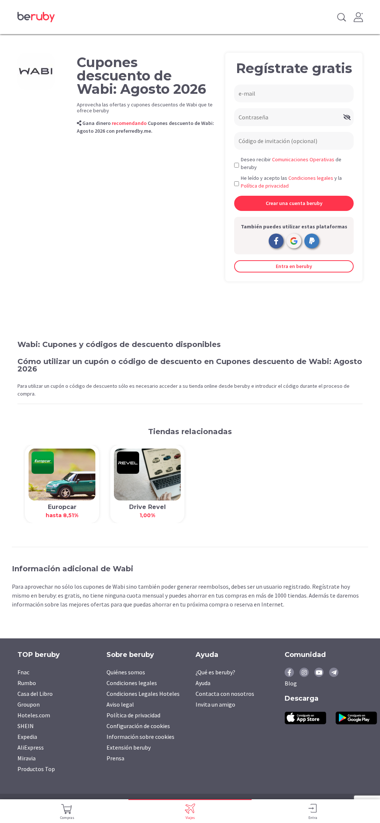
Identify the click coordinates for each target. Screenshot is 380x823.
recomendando (129, 123)
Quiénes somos (126, 672)
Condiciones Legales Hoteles (143, 693)
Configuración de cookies (138, 726)
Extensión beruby (129, 747)
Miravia (26, 758)
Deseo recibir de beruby (291, 163)
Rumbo (26, 683)
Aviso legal (120, 704)
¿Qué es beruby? (215, 672)
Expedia (27, 736)
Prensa (115, 758)
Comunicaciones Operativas (303, 159)
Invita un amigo (215, 704)
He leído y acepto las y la (291, 182)
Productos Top (36, 769)
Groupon (28, 704)
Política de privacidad (133, 715)
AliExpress (30, 747)
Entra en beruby (294, 266)
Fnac (23, 672)
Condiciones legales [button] (310, 178)
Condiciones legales (132, 683)
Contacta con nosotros (225, 693)
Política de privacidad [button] (265, 185)
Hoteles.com (33, 715)
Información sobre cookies (140, 736)
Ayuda (203, 683)
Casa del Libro (35, 693)
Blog (291, 683)
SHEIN (25, 726)
